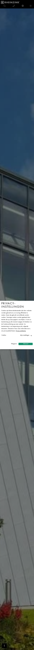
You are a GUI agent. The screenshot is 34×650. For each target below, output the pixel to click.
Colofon (4, 335)
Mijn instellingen (24, 335)
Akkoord (25, 343)
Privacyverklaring (21, 331)
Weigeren (14, 343)
